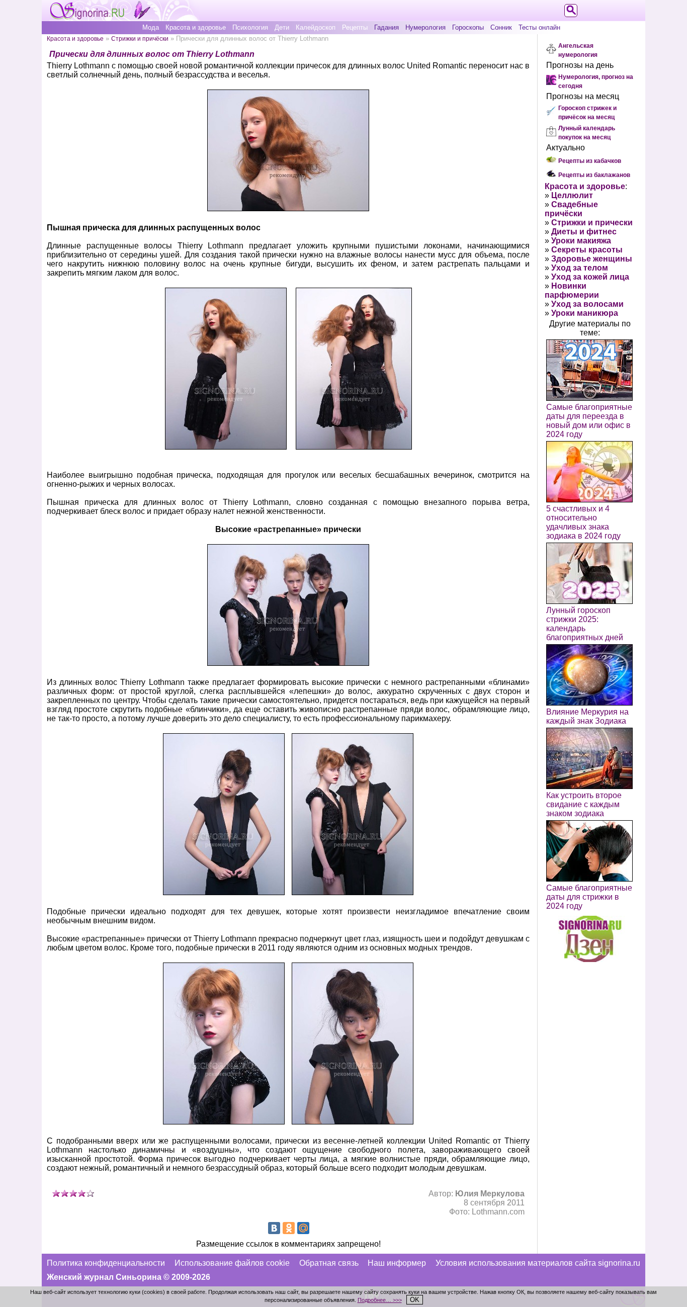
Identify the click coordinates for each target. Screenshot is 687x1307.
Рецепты (355, 27)
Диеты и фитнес (584, 231)
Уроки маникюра (584, 313)
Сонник (501, 27)
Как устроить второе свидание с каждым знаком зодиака (584, 804)
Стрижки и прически (592, 222)
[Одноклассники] (289, 1228)
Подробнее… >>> (380, 1300)
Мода (150, 27)
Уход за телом (579, 268)
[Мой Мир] (303, 1228)
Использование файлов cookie (232, 1263)
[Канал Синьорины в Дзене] (590, 959)
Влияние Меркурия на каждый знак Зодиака (587, 716)
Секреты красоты (587, 249)
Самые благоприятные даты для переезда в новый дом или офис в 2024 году (589, 421)
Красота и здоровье (195, 27)
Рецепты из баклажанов (594, 175)
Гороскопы (468, 27)
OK (414, 1299)
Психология (250, 27)
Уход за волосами (587, 304)
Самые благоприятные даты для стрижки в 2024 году (589, 897)
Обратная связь (329, 1263)
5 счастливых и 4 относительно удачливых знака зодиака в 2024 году (583, 522)
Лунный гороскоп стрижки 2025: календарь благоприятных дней (584, 624)
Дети (282, 27)
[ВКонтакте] (274, 1228)
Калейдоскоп (315, 27)
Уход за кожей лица (590, 277)
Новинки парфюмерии (572, 290)
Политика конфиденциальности (106, 1263)
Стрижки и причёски (139, 38)
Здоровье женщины (591, 258)
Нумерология (425, 27)
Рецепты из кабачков (589, 160)
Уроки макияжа (581, 240)
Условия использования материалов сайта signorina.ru (538, 1263)
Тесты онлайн (539, 27)
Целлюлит (572, 195)
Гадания (386, 27)
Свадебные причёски (571, 209)
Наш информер (397, 1263)
